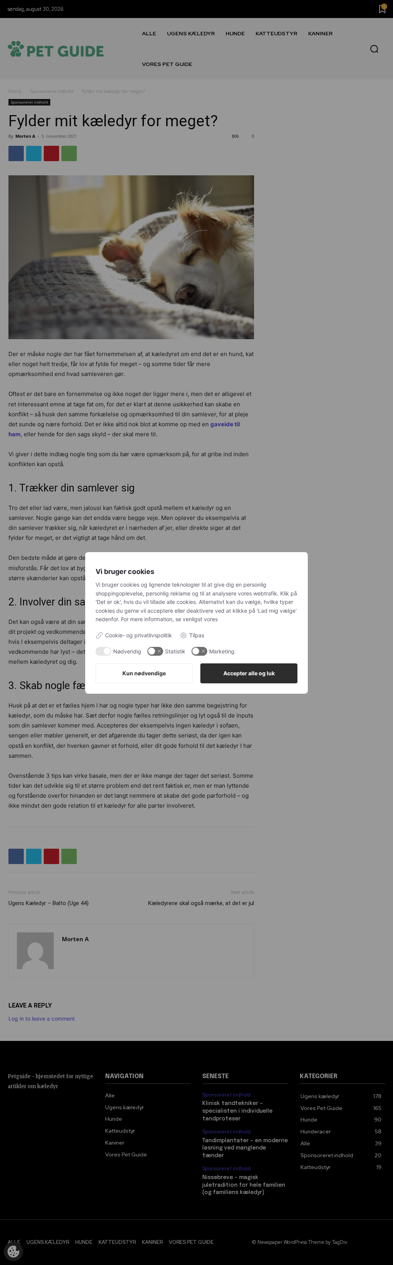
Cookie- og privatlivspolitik (138, 635)
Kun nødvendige (144, 673)
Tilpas (196, 635)
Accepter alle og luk (249, 673)
